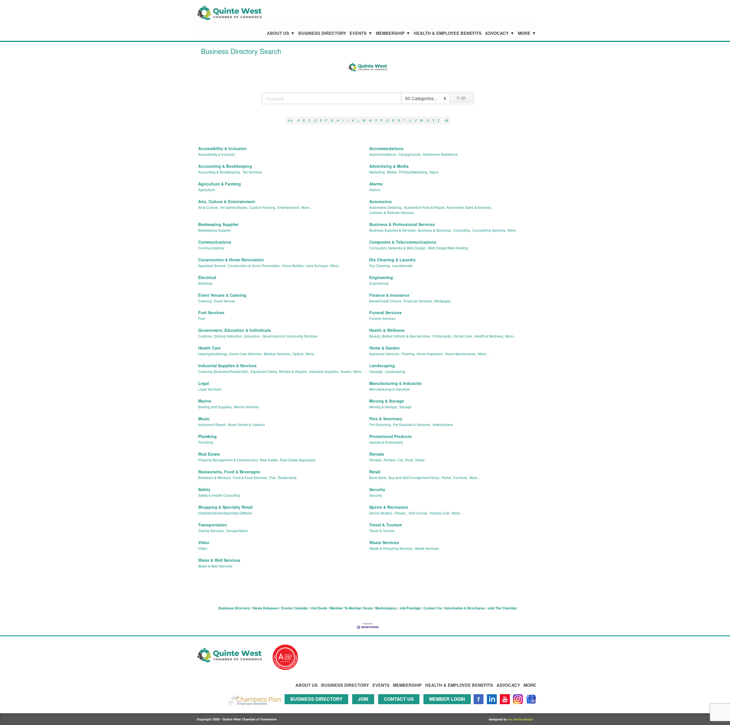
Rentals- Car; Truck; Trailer (404, 459)
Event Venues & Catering (222, 295)
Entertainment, (288, 207)
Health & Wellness (387, 330)
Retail (374, 471)
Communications (214, 242)
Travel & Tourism (385, 524)
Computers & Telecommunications (402, 242)
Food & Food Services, (250, 477)
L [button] (358, 120)
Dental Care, (463, 336)
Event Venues (224, 300)
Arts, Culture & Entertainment (226, 201)
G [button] (332, 120)
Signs (433, 171)
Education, (252, 336)
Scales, (346, 371)
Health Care (209, 347)
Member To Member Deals (351, 608)
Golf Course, (418, 512)
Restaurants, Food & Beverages (229, 471)
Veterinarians (442, 424)
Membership (390, 33)
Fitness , (400, 512)
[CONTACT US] (400, 706)
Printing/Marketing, (413, 171)
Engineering (381, 277)
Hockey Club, (439, 512)
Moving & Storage (386, 400)
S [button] (399, 120)
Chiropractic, (442, 336)
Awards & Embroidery (386, 442)
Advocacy (497, 33)
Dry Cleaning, (380, 265)
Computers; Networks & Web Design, (398, 247)
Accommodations (386, 148)
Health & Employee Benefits (448, 33)
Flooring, (408, 353)
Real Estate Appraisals (297, 459)
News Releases (265, 608)
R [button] (393, 120)
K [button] (353, 120)
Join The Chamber (502, 608)
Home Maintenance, (460, 353)
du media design (520, 719)
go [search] (463, 97)
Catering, (205, 300)
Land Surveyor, (317, 265)
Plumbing (207, 436)
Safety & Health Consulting (219, 495)
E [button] (321, 120)
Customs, (205, 336)
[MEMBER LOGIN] (448, 706)
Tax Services (252, 171)
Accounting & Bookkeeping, (219, 171)
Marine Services (246, 406)
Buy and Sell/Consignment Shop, (414, 477)
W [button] (421, 120)
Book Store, (378, 477)
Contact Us (432, 608)
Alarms (376, 183)
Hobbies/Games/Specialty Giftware (225, 512)
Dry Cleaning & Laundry (392, 259)
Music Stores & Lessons (246, 424)
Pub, (272, 477)
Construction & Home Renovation (231, 259)
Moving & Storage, (383, 406)
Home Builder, (293, 265)
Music (204, 418)
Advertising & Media (389, 166)
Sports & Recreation (388, 507)
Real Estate (209, 454)
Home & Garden (384, 347)
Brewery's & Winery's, (214, 477)
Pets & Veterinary (385, 418)
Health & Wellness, (489, 336)
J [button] (348, 120)
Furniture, (460, 477)
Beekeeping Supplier (218, 224)
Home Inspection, (430, 353)
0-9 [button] (290, 120)
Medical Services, (277, 353)
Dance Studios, (381, 512)
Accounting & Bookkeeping (225, 166)
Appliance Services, (384, 353)
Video (203, 542)
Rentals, (375, 459)
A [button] (298, 120)
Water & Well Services (219, 560)
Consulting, (462, 230)
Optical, (298, 353)
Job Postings (410, 608)
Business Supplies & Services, (392, 230)
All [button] (446, 120)
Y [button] (433, 120)
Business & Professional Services (402, 224)
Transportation (212, 524)
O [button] (376, 120)
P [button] (382, 120)
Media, (392, 171)
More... (306, 207)
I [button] (343, 120)
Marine (204, 400)
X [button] (428, 120)
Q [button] (387, 120)
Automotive (380, 201)
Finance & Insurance (389, 295)
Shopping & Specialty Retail (225, 507)
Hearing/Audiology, (213, 353)
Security (377, 489)
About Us (278, 33)
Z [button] (439, 120)
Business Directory (322, 33)
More (524, 33)
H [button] (338, 120)
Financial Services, (418, 300)
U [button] (410, 120)
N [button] (370, 120)
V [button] (416, 120)
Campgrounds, (409, 154)
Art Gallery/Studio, (234, 207)
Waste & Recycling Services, (391, 548)
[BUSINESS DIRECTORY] (318, 706)
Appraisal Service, (212, 265)
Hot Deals (319, 608)
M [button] (364, 120)
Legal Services (209, 389)
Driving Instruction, (228, 336)
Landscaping (382, 365)
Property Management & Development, (228, 459)
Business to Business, (435, 230)
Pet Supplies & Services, (412, 424)
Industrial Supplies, (324, 371)
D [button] (315, 120)
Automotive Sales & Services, (469, 207)
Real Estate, (269, 459)
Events (358, 33)
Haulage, (376, 371)
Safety (204, 489)
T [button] (404, 120)
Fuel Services (211, 312)
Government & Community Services (289, 336)
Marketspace (386, 608)
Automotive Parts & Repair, (424, 207)
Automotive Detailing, (385, 207)
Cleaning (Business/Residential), (223, 371)
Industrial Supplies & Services (227, 365)
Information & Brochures (465, 608)
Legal (203, 383)
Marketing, (377, 171)
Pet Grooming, (380, 424)
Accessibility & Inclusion (222, 148)
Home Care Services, (245, 353)
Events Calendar (294, 608)
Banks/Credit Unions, (385, 300)
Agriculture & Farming (219, 183)
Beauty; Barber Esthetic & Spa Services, (400, 336)
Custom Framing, (263, 207)
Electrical (207, 277)
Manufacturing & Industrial (395, 383)
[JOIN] (364, 706)
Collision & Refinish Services (391, 212)
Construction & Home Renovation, (254, 265)
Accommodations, (383, 154)
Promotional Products (390, 436)
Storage (405, 406)
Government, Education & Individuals (234, 330)
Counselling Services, (489, 230)
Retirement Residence (440, 154)
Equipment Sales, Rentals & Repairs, (279, 371)
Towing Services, (211, 530)
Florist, (446, 477)
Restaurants (287, 477)
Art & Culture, (208, 207)
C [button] (310, 120)
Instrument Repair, (212, 424)
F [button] (326, 120)
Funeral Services (385, 312)
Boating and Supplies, (215, 406)
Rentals (376, 454)
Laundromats (402, 265)
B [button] (304, 120)
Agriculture (206, 189)
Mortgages (442, 300)
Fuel (201, 318)
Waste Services (384, 542)
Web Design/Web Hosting (448, 247)
